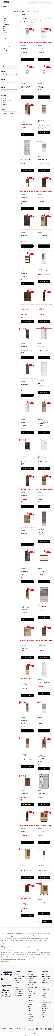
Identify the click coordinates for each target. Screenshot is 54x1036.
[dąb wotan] (40, 873)
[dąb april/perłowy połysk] (21, 203)
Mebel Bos (6, 104)
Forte (4, 102)
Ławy (4, 56)
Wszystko (5, 98)
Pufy (3, 16)
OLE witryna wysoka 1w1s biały (44, 683)
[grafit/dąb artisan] (21, 390)
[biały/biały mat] (45, 128)
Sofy (4, 28)
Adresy (43, 980)
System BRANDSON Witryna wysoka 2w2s (26, 160)
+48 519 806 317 (5, 991)
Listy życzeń (44, 982)
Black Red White (7, 100)
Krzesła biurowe (45, 989)
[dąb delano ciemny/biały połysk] (26, 241)
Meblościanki (6, 52)
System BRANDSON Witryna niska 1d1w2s (42, 794)
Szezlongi (5, 50)
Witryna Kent (41, 197)
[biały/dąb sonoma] (40, 128)
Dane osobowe (45, 978)
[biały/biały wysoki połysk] (38, 166)
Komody (4, 36)
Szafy (4, 44)
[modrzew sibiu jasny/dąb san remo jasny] (21, 428)
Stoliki (29, 1010)
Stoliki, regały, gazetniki (8, 46)
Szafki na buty (31, 993)
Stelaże (43, 1012)
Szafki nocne (5, 42)
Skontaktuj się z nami (20, 976)
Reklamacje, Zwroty (33, 976)
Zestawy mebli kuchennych (18, 996)
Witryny (4, 48)
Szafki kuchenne (19, 993)
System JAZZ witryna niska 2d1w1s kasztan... (43, 607)
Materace (44, 1010)
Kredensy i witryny (19, 989)
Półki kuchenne (18, 991)
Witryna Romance (25, 422)
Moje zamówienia (46, 976)
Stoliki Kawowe (6, 24)
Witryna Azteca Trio (42, 159)
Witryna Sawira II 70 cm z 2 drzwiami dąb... (44, 423)
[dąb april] (21, 800)
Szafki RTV (5, 40)
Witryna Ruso (24, 197)
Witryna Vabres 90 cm (26, 124)
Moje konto (44, 974)
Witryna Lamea (41, 902)
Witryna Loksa (41, 346)
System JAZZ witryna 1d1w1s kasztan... (43, 531)
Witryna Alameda (42, 720)
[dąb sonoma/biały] (43, 128)
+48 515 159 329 (5, 992)
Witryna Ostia (24, 685)
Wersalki (5, 58)
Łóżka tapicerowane (46, 1002)
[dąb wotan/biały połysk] (38, 873)
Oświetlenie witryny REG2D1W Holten (26, 87)
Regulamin (30, 974)
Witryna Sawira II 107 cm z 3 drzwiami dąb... (27, 647)
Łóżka (4, 34)
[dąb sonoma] (38, 128)
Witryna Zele (41, 867)
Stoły (4, 20)
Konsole (4, 26)
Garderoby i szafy (32, 987)
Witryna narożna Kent (26, 905)
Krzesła (4, 18)
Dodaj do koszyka (27, 59)
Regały (4, 38)
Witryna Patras (24, 793)
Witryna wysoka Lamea (26, 755)
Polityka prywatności (33, 982)
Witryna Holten (24, 48)
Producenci (17, 982)
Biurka (43, 987)
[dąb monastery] (24, 352)
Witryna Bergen (41, 495)
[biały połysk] (24, 241)
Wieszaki (30, 989)
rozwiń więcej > (5, 961)
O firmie (17, 974)
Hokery (16, 987)
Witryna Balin (24, 346)
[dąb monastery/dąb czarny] (21, 352)
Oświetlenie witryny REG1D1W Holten (42, 87)
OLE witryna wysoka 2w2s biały (44, 382)
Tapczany (5, 60)
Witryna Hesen (24, 384)
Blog (16, 980)
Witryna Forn (24, 235)
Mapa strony (18, 978)
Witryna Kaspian (41, 122)
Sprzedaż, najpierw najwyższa (25, 20)
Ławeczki (5, 32)
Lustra (29, 995)
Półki (4, 54)
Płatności (30, 978)
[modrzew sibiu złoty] (38, 501)
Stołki (4, 22)
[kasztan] (21, 317)
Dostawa (30, 980)
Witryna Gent (24, 533)
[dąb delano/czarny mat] (21, 241)
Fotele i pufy (31, 1000)
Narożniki (5, 30)
